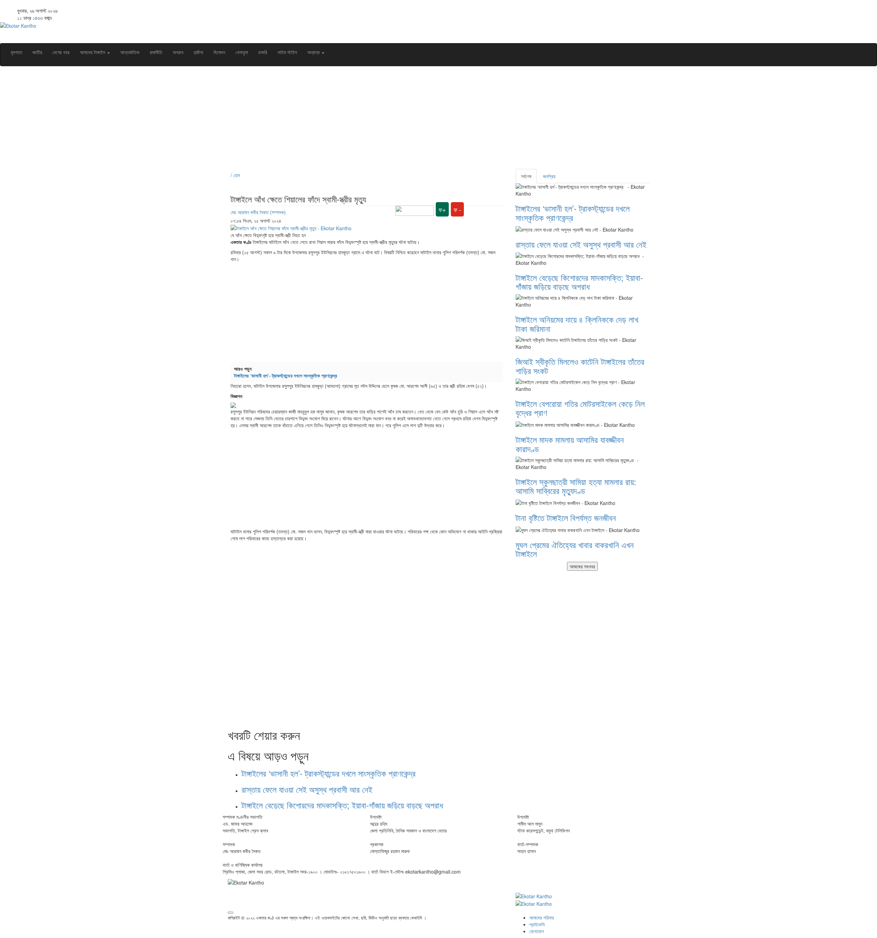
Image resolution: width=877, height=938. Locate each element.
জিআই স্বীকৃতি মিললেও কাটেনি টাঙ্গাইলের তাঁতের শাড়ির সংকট (580, 365)
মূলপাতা (16, 52)
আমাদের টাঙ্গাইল (93, 52)
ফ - (457, 209)
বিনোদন (219, 52)
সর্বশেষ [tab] (526, 176)
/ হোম (235, 175)
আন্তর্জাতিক (129, 52)
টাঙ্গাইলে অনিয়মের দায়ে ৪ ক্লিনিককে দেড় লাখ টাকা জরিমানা (577, 323)
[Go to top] (230, 913)
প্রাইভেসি (537, 924)
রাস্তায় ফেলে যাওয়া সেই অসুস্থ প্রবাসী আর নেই (307, 789)
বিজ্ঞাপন (236, 396)
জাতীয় (37, 52)
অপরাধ (178, 52)
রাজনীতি (156, 52)
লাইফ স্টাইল (287, 52)
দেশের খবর (61, 52)
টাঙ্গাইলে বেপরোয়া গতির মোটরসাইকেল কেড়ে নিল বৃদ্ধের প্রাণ (580, 407)
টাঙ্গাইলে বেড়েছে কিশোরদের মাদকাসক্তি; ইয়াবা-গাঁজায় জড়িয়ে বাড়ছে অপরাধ (343, 805)
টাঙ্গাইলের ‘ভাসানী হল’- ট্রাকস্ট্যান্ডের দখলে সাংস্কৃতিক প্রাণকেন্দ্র (287, 375)
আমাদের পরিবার (541, 917)
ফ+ (442, 209)
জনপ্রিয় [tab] (549, 176)
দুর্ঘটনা (198, 52)
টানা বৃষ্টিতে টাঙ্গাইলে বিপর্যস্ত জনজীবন (566, 517)
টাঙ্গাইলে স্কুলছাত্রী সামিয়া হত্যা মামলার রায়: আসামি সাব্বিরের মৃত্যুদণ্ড (576, 486)
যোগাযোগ (536, 931)
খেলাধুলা (241, 52)
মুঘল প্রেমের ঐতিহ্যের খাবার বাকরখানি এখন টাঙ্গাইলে (575, 549)
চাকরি (262, 52)
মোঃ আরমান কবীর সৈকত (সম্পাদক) (258, 212)
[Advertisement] (433, 121)
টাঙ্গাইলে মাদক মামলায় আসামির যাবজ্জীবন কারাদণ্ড (570, 443)
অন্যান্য (314, 52)
